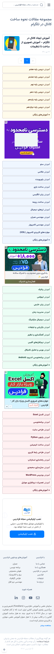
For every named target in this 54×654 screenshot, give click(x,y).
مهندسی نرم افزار (15, 582)
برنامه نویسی (15, 567)
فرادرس (40, 574)
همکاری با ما (40, 567)
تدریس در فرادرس (40, 571)
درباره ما (40, 582)
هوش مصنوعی (15, 571)
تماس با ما (40, 564)
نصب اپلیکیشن (25, 534)
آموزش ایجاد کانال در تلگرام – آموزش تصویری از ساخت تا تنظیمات (35, 42)
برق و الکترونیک (15, 574)
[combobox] (22, 5)
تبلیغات (40, 578)
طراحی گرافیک (15, 578)
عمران (15, 564)
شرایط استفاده (43, 641)
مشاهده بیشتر (45, 625)
